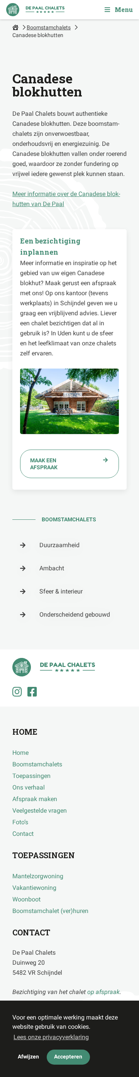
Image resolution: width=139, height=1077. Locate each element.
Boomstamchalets (49, 27)
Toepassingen (31, 775)
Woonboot (26, 899)
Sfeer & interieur (61, 591)
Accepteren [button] (68, 1056)
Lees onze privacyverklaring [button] (51, 1037)
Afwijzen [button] (28, 1056)
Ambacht (51, 568)
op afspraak (103, 992)
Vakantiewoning (34, 887)
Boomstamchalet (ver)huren (50, 911)
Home (20, 752)
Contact (23, 833)
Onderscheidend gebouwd (74, 614)
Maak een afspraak (44, 463)
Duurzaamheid (59, 545)
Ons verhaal (28, 787)
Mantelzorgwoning (37, 876)
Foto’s (20, 822)
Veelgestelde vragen (39, 810)
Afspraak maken (34, 799)
